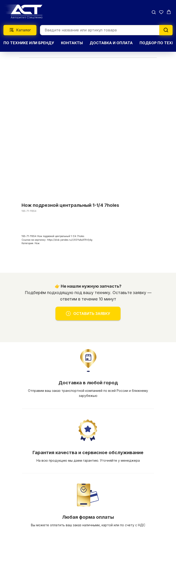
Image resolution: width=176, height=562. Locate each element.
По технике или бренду (28, 43)
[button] (153, 12)
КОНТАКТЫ (72, 43)
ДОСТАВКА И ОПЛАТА (111, 43)
